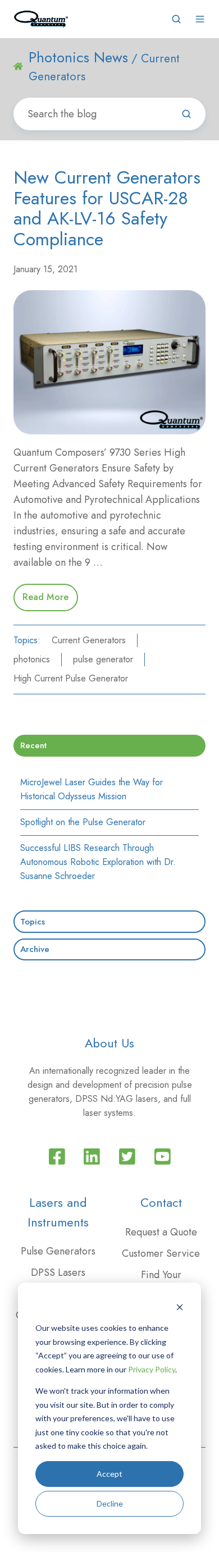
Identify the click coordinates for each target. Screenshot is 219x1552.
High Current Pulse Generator (70, 678)
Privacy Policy (151, 1369)
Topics (32, 921)
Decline (110, 1503)
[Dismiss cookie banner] (180, 1307)
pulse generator (103, 659)
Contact (161, 1202)
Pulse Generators (58, 1251)
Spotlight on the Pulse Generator (82, 822)
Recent (33, 745)
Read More (45, 596)
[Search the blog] (186, 114)
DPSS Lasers (58, 1272)
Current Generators (89, 640)
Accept (109, 1473)
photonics (31, 659)
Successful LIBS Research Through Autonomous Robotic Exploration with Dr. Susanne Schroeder (98, 861)
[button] (176, 19)
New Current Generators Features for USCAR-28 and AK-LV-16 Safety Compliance (106, 208)
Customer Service (161, 1253)
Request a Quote (161, 1232)
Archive (34, 949)
